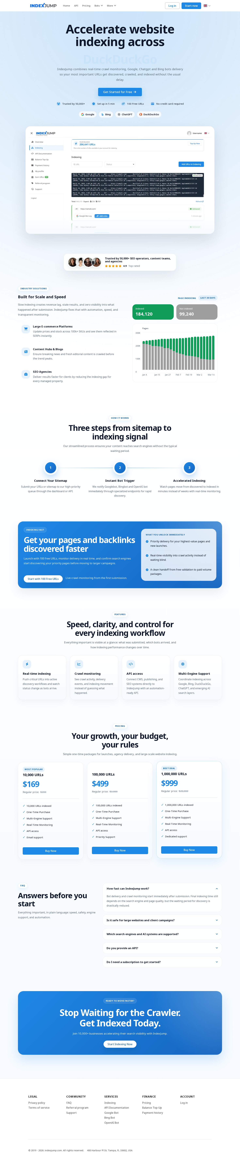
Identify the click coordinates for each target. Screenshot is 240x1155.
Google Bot (111, 1112)
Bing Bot (109, 1117)
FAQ (69, 1102)
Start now (191, 6)
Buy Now (50, 851)
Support (71, 1112)
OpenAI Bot (111, 1122)
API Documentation (116, 1107)
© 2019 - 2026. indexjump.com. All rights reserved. (56, 1150)
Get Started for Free (118, 92)
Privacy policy (36, 1102)
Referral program (77, 1107)
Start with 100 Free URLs (43, 579)
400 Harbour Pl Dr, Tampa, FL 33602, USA (109, 1150)
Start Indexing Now (120, 1044)
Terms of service (39, 1107)
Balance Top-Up (152, 1107)
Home (66, 5)
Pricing (86, 5)
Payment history (152, 1112)
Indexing (110, 1102)
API (76, 5)
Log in (172, 6)
